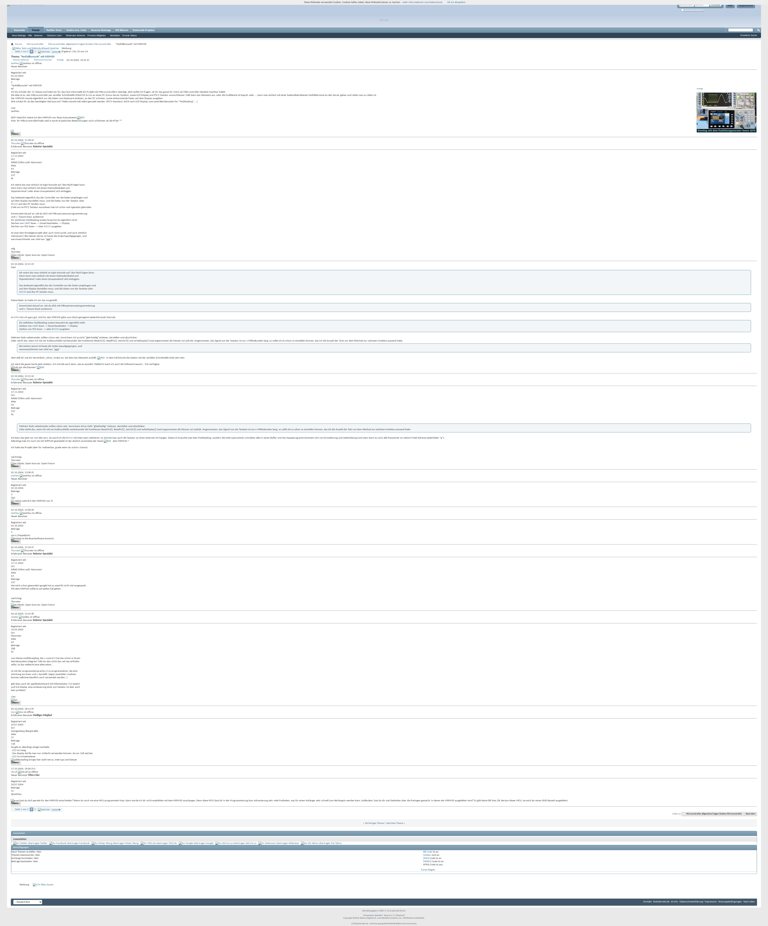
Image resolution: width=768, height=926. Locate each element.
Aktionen (38, 35)
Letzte (55, 52)
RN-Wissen (121, 30)
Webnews (294, 843)
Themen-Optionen (21, 60)
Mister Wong (132, 843)
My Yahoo (336, 843)
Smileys (427, 855)
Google (209, 843)
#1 (88, 60)
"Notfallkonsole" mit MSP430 (37, 56)
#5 (32, 472)
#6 (32, 510)
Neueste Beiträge (101, 30)
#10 (33, 768)
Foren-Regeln (428, 870)
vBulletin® (379, 915)
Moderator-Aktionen (75, 35)
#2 (32, 140)
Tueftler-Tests (54, 30)
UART (27, 223)
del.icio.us (251, 843)
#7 (32, 547)
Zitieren (15, 134)
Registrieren (746, 5)
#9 (32, 709)
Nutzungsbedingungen (730, 901)
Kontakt (647, 901)
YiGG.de (173, 843)
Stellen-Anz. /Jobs (76, 30)
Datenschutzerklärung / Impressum (698, 901)
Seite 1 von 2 (22, 51)
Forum (36, 30)
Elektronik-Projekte (144, 30)
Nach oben (750, 814)
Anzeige (60, 60)
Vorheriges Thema (374, 823)
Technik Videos (129, 35)
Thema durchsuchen (43, 60)
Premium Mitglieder (96, 35)
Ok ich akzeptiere (456, 2)
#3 (32, 264)
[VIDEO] (427, 861)
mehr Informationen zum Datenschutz (422, 2)
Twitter (43, 843)
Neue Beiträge (19, 35)
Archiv (674, 901)
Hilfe (730, 5)
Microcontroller (35, 44)
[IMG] (426, 858)
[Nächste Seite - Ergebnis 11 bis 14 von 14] (44, 51)
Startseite (19, 30)
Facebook (84, 843)
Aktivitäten (115, 35)
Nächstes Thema (394, 823)
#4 (32, 376)
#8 (32, 614)
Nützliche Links (54, 35)
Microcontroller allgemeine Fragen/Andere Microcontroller (79, 44)
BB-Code (427, 852)
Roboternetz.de (661, 901)
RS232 (14, 204)
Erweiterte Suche (748, 35)
